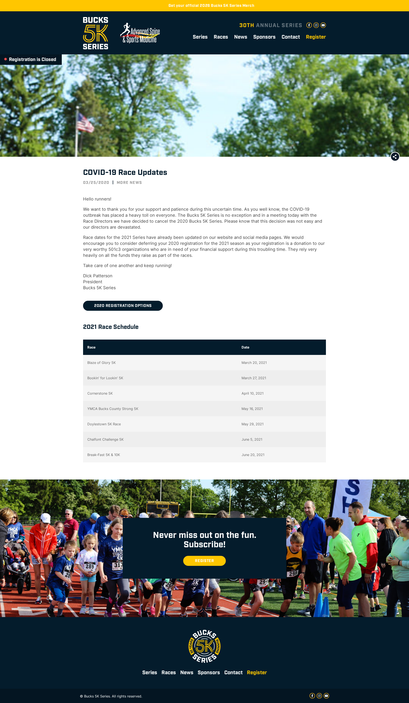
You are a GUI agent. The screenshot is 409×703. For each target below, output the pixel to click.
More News (129, 182)
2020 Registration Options (123, 305)
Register (204, 560)
